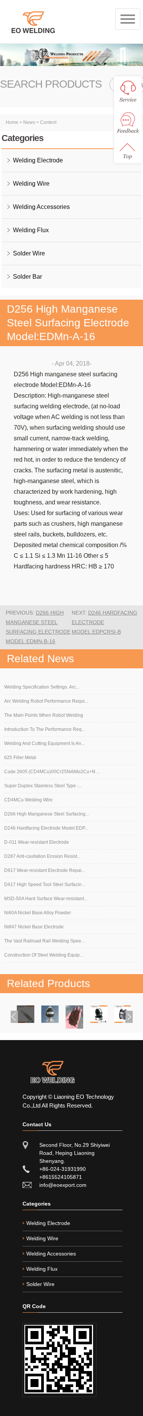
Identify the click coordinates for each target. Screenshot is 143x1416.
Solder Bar (27, 276)
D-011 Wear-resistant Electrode (36, 842)
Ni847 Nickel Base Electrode (34, 927)
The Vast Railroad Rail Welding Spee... (44, 941)
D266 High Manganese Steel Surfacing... (46, 814)
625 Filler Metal (20, 757)
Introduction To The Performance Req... (44, 729)
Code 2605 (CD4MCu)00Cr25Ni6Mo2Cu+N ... (52, 771)
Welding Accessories (41, 207)
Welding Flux (31, 230)
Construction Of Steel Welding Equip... (43, 955)
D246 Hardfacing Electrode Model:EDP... (46, 828)
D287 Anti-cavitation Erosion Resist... (42, 856)
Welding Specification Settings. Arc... (41, 687)
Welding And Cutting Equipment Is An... (44, 743)
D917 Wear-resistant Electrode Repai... (44, 870)
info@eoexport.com (63, 1185)
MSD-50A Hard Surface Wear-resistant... (45, 898)
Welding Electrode (38, 160)
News (29, 122)
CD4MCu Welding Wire (28, 800)
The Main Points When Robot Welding (43, 715)
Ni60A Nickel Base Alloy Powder (37, 912)
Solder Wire (29, 253)
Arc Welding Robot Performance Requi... (46, 701)
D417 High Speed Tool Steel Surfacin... (44, 884)
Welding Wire (31, 183)
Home (12, 122)
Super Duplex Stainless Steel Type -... (43, 785)
